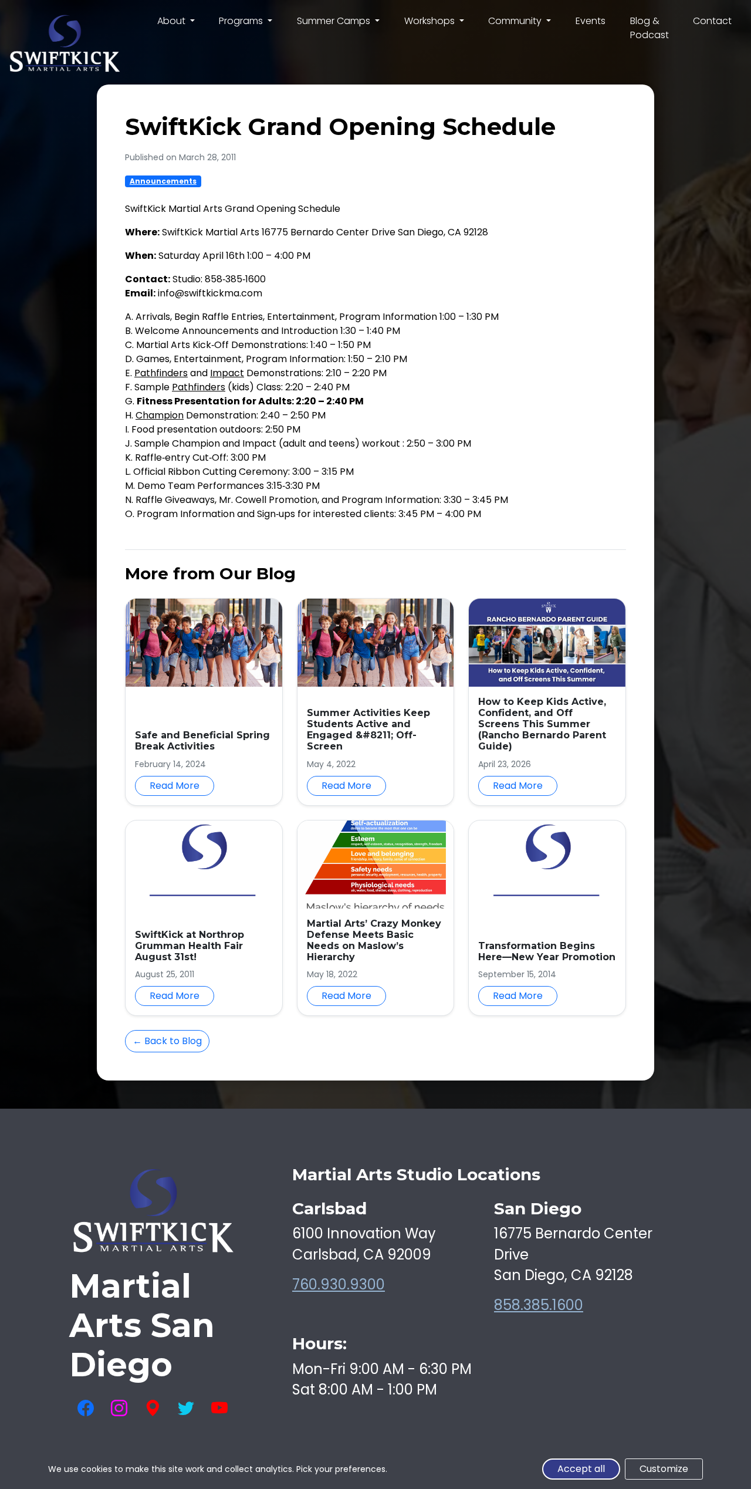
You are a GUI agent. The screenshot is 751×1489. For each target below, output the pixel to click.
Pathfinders (161, 373)
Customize (664, 1469)
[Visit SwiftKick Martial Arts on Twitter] (186, 1409)
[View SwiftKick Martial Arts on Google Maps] (152, 1409)
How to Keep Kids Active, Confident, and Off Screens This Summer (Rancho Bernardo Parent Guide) (542, 724)
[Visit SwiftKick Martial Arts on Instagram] (119, 1409)
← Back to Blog (167, 1041)
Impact (227, 373)
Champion (160, 415)
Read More (174, 785)
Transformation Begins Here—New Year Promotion (546, 951)
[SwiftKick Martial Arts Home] (64, 43)
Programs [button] (242, 21)
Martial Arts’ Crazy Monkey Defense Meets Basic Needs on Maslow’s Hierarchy (374, 940)
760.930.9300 (338, 1284)
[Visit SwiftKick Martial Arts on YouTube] (219, 1409)
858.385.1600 (538, 1305)
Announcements (163, 181)
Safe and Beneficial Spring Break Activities (202, 741)
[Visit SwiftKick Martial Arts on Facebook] (85, 1409)
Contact (712, 21)
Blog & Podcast (649, 28)
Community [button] (516, 21)
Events (590, 21)
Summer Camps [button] (335, 21)
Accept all (581, 1469)
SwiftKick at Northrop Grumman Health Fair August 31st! (189, 946)
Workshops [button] (430, 21)
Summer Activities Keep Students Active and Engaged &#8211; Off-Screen (368, 729)
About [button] (172, 21)
